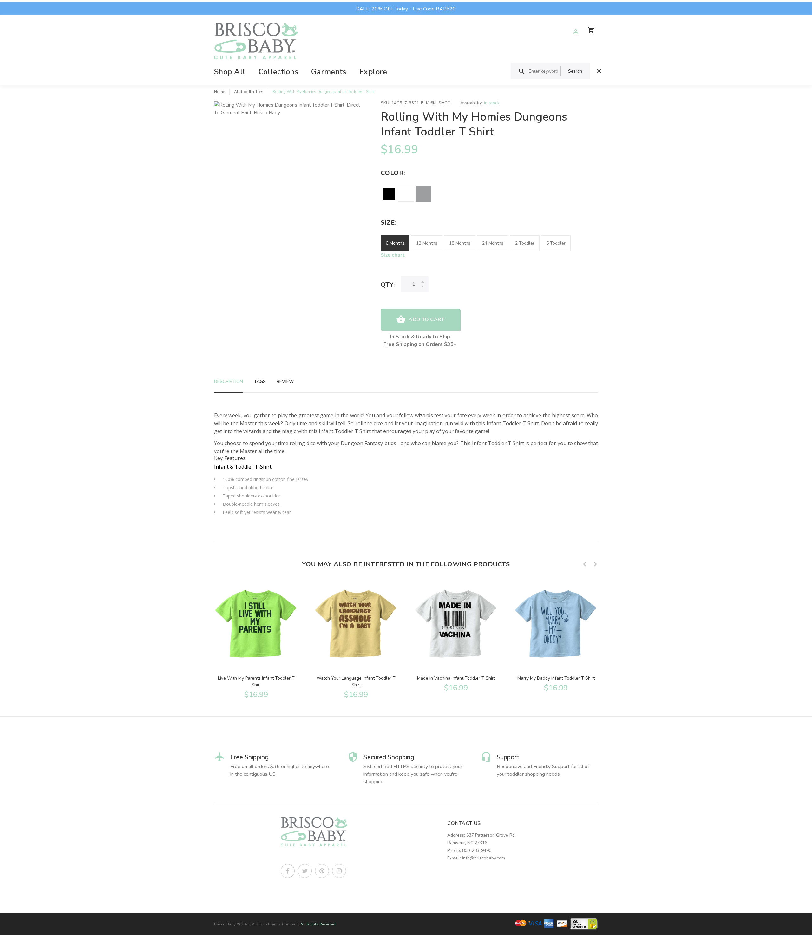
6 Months (395, 243)
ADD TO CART (426, 319)
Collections (278, 72)
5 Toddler (556, 243)
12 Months (426, 243)
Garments (328, 72)
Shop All (230, 72)
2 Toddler (524, 243)
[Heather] (423, 194)
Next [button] (595, 564)
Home (219, 91)
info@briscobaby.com (483, 858)
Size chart (392, 255)
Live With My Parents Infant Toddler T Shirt (256, 681)
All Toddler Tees (248, 91)
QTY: (388, 284)
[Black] (388, 194)
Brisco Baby (225, 924)
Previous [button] (585, 564)
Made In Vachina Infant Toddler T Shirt (456, 678)
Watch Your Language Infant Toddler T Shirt (356, 681)
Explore (373, 72)
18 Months (459, 243)
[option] (256, 639)
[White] (406, 194)
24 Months (492, 243)
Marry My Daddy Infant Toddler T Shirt (556, 678)
